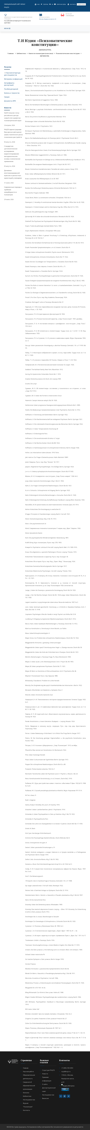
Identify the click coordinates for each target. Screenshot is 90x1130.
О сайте (44, 1084)
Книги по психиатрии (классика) (41, 53)
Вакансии (45, 1098)
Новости (45, 1074)
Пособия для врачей (11, 89)
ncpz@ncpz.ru (65, 1071)
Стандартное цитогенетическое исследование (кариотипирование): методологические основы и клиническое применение (12, 153)
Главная (11, 53)
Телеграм (45, 4)
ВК (52, 4)
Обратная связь (61, 4)
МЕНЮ (6, 28)
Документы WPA (10, 101)
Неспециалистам (29, 1100)
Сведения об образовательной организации (29, 1085)
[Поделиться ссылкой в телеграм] (68, 1096)
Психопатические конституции (68, 53)
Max (38, 4)
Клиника (26, 1093)
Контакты (73, 4)
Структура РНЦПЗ (48, 1070)
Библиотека (21, 53)
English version (81, 4)
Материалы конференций (13, 79)
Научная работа (28, 1071)
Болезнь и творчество (12, 93)
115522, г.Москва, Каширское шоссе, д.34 (67, 1078)
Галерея (6, 97)
